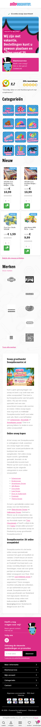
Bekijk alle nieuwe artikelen (13, 258)
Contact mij (17, 68)
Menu (20, 725)
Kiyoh (36, 718)
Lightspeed (22, 710)
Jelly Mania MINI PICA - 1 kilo (30, 228)
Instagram (7, 640)
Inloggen (11, 725)
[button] (4, 51)
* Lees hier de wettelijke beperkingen (17, 658)
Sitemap (21, 695)
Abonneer (30, 654)
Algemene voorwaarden (16, 693)
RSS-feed (30, 693)
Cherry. (19, 712)
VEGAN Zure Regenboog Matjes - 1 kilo (9, 183)
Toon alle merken (9, 347)
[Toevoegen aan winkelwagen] (6, 205)
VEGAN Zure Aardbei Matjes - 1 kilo (30, 183)
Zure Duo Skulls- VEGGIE (10, 228)
